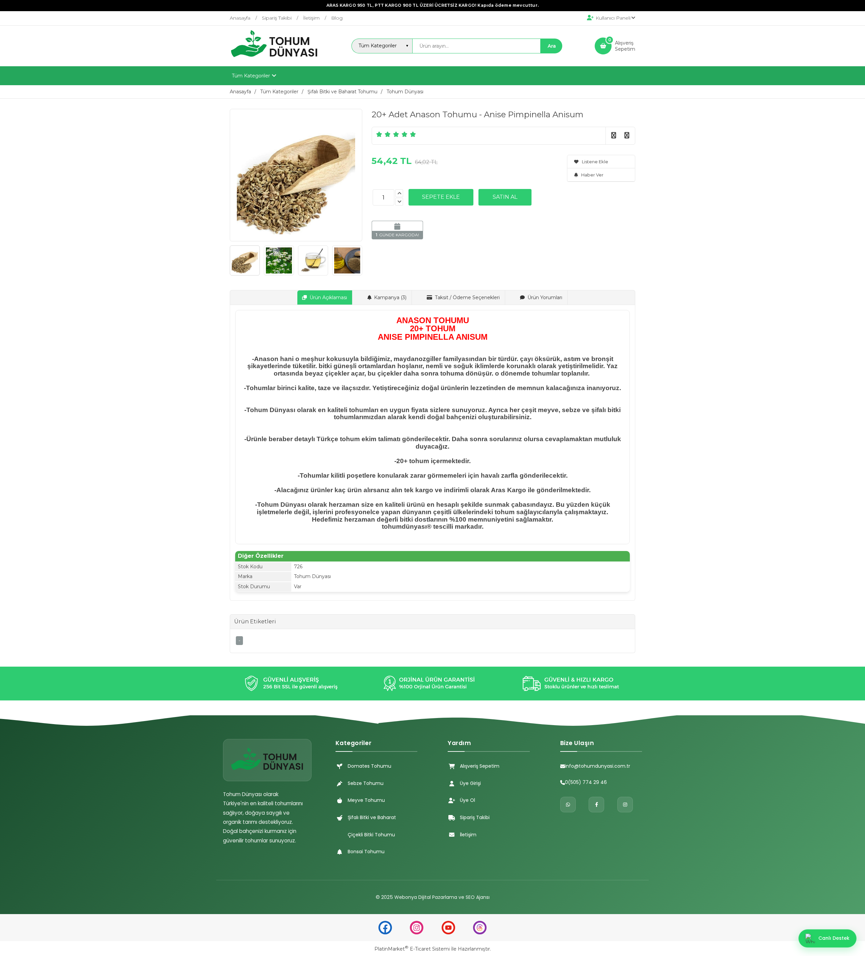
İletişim (468, 834)
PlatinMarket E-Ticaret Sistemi (412, 949)
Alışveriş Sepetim (479, 766)
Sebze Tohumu (366, 783)
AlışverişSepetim (625, 46)
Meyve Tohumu (366, 800)
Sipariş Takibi (475, 817)
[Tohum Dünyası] (274, 60)
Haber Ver (592, 174)
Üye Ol (467, 800)
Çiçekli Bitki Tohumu (371, 834)
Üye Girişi (470, 783)
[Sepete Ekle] (441, 197)
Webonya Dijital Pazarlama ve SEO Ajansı (442, 897)
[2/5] (383, 134)
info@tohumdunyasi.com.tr (597, 766)
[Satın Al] (505, 197)
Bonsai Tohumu (366, 851)
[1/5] (379, 134)
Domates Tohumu (369, 766)
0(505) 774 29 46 (586, 782)
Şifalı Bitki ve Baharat (372, 817)
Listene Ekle (595, 161)
